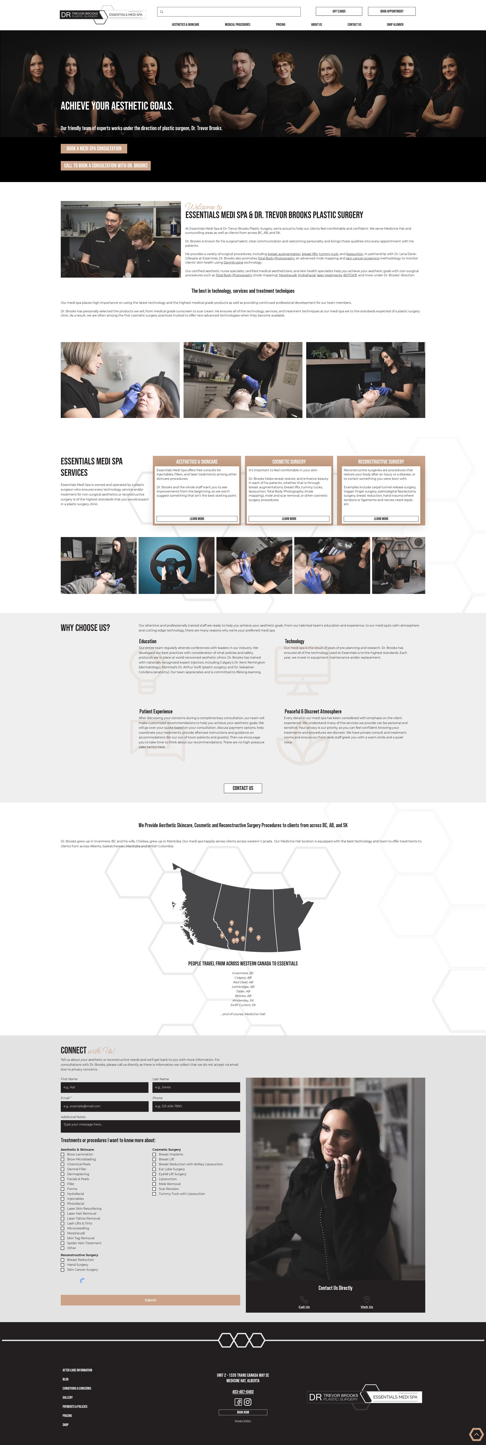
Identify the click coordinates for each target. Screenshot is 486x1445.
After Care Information (77, 1370)
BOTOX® (350, 275)
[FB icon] (238, 1402)
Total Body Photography (276, 258)
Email (65, 1098)
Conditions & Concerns (77, 1388)
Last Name (161, 1079)
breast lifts (310, 254)
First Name (69, 1079)
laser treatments (329, 275)
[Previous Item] (67, 565)
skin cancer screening (362, 258)
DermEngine (233, 262)
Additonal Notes (73, 1117)
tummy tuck (328, 254)
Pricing (67, 1416)
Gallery (68, 1397)
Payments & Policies (75, 1406)
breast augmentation (284, 254)
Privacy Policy (243, 1420)
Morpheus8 (288, 275)
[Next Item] (419, 565)
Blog (66, 1379)
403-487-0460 (243, 1392)
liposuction (354, 254)
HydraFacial (307, 275)
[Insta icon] (247, 1402)
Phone (158, 1098)
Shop (66, 1425)
